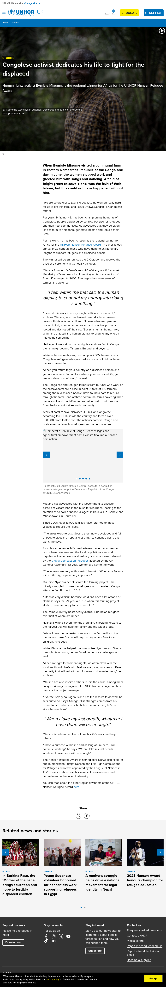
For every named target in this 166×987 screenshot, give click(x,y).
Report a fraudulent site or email (143, 952)
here (76, 787)
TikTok (46, 940)
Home (5, 22)
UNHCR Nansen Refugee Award (80, 244)
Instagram (53, 936)
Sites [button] (113, 14)
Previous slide (46, 455)
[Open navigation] (4, 12)
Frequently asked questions (144, 930)
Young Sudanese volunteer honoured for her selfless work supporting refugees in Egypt (60, 885)
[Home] (19, 12)
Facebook (46, 936)
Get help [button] (155, 13)
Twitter (61, 936)
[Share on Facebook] (86, 816)
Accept (153, 978)
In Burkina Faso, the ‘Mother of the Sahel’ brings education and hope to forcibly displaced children (19, 885)
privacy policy (52, 980)
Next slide (120, 455)
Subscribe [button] (95, 951)
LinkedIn (53, 940)
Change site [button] (30, 3)
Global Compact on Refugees (70, 561)
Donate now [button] (13, 942)
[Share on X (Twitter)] (78, 816)
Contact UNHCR (137, 935)
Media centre (135, 941)
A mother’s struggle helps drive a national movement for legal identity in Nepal (102, 882)
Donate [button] (131, 13)
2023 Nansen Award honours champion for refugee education (145, 880)
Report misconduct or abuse (144, 946)
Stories (15, 22)
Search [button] (107, 14)
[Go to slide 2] (85, 908)
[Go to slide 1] (82, 908)
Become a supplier (139, 960)
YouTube (68, 936)
